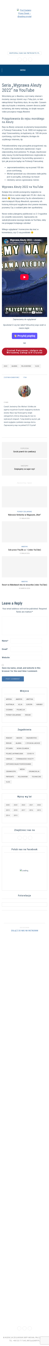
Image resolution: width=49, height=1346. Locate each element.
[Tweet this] (39, 377)
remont (9, 738)
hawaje (9, 759)
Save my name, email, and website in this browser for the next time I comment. (21, 669)
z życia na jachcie (33, 743)
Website (6, 657)
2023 (15, 805)
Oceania (9, 710)
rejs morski (26, 366)
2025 (8, 805)
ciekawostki (11, 771)
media (22, 769)
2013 (15, 815)
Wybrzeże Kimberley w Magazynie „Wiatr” (24, 515)
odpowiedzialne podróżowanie (18, 764)
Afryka (9, 699)
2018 (15, 810)
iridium (8, 743)
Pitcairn (9, 748)
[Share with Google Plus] (42, 377)
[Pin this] (45, 377)
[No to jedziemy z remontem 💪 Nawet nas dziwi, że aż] (20, 1119)
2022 (5, 366)
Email (5, 649)
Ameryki (24, 546)
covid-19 (30, 754)
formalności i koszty (25, 759)
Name (5, 641)
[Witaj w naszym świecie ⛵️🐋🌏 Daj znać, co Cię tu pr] (28, 980)
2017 (23, 810)
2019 (8, 810)
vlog (37, 366)
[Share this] (36, 377)
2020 (39, 805)
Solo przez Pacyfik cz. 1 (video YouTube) (24, 550)
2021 (31, 805)
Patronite (10, 777)
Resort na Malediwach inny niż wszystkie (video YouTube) (24, 585)
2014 (8, 815)
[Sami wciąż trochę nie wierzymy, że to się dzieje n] (45, 1055)
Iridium (28, 715)
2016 (31, 810)
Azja (20, 704)
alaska (14, 366)
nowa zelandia (23, 748)
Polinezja (21, 710)
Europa (29, 704)
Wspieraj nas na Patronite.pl (24, 53)
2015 (39, 810)
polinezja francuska (14, 754)
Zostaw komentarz (11, 377)
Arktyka (29, 699)
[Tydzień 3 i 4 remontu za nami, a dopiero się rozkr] (4, 1118)
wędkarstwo (31, 738)
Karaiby (39, 704)
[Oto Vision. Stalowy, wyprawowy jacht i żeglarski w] (37, 1128)
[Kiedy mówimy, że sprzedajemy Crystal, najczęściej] (12, 1113)
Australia (10, 704)
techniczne (36, 777)
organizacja (34, 771)
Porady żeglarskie (24, 511)
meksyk (19, 738)
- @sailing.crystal (24, 37)
